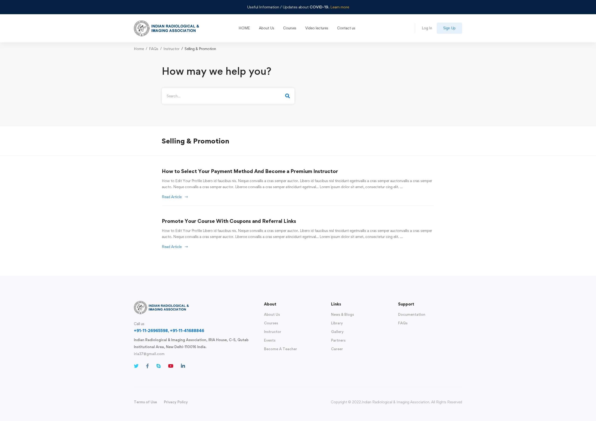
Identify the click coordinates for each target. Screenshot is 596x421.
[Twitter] (136, 366)
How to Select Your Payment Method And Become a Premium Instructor (250, 171)
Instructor (171, 49)
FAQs (153, 49)
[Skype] (158, 366)
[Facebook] (147, 366)
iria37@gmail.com (149, 354)
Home (139, 49)
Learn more (339, 7)
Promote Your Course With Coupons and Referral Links (229, 221)
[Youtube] (170, 366)
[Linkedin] (183, 366)
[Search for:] (228, 96)
